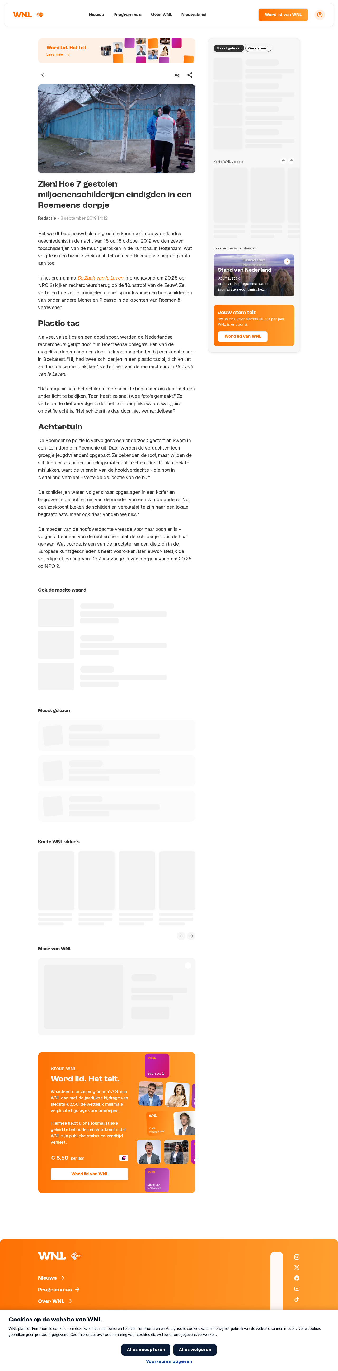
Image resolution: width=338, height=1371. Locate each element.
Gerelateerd (258, 48)
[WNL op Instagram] (297, 1257)
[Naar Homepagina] (28, 14)
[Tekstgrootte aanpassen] (177, 75)
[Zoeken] (247, 15)
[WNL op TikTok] (297, 1299)
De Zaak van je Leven (100, 278)
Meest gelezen (229, 48)
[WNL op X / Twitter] (297, 1267)
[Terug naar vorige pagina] (43, 75)
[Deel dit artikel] (190, 75)
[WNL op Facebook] (297, 1278)
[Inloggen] (319, 15)
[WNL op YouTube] (297, 1288)
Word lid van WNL (283, 15)
